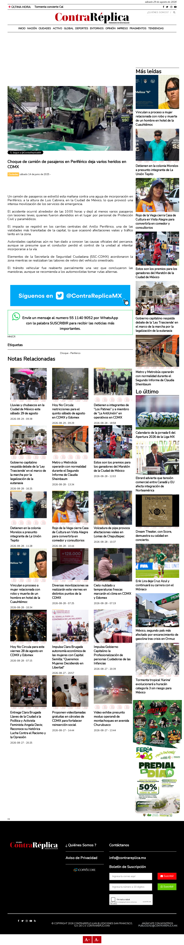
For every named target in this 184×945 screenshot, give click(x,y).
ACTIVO (57, 28)
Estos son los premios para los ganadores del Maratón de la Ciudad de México (112, 466)
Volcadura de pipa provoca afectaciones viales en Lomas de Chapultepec (112, 532)
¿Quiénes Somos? (158, 12)
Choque (64, 353)
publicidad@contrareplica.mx (157, 925)
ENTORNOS (97, 28)
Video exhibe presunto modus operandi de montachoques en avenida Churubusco (111, 718)
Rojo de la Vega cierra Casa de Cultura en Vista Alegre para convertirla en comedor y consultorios (70, 534)
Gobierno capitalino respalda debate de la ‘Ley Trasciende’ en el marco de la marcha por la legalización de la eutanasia (28, 472)
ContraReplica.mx (98, 925)
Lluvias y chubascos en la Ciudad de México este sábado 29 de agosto (27, 409)
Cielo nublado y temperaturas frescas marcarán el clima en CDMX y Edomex (112, 591)
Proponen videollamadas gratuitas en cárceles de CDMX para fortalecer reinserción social (69, 718)
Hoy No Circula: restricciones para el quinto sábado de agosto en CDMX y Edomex (68, 411)
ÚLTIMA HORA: (21, 7)
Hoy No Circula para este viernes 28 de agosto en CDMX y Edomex (27, 651)
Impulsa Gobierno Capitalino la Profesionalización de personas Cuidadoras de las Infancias (112, 655)
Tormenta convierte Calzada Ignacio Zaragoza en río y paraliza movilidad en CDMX (84, 7)
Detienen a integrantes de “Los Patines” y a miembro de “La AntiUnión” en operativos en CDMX (111, 411)
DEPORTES (81, 28)
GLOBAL (68, 28)
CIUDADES (45, 28)
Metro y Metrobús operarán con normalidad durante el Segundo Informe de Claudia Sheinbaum (69, 470)
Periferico (75, 353)
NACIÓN (32, 28)
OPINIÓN (110, 28)
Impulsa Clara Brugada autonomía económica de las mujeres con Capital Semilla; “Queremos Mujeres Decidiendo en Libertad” (69, 657)
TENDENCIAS (156, 28)
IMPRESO (122, 28)
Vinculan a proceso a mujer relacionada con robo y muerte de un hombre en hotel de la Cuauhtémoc (25, 593)
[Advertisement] (70, 61)
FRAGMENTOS (138, 28)
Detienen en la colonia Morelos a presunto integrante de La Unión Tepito (25, 534)
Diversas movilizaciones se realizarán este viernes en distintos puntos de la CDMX (70, 591)
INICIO (22, 28)
